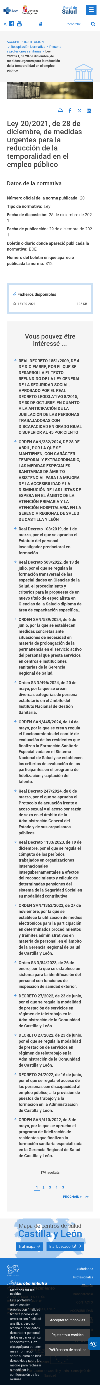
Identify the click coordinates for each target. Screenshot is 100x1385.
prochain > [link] (72, 1197)
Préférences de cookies (67, 1350)
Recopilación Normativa (28, 47)
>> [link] (87, 1197)
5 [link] (63, 1187)
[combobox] (76, 24)
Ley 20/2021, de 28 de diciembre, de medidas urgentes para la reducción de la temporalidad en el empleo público (33, 60)
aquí (18, 1347)
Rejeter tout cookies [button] (67, 1335)
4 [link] (56, 1187)
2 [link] (43, 1187)
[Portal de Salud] (69, 9)
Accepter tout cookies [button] (67, 1320)
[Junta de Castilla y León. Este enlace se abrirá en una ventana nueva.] (30, 10)
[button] (29, 1246)
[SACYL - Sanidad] (10, 10)
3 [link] (50, 1187)
